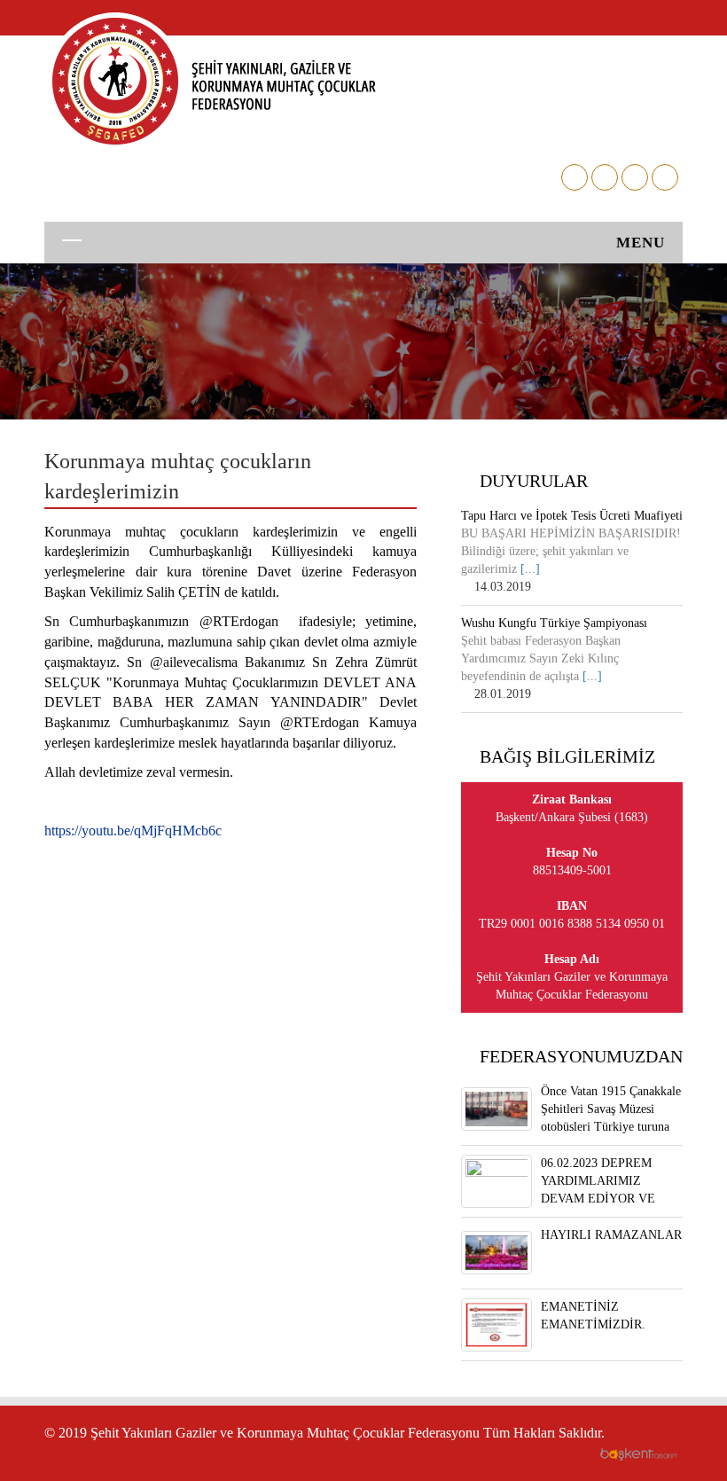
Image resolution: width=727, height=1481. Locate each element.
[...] (530, 569)
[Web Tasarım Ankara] (638, 1453)
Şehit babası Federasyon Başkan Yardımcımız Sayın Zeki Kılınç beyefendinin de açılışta (541, 658)
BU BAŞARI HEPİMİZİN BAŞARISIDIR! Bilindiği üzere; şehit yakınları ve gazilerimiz (571, 551)
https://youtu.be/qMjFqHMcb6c (133, 830)
